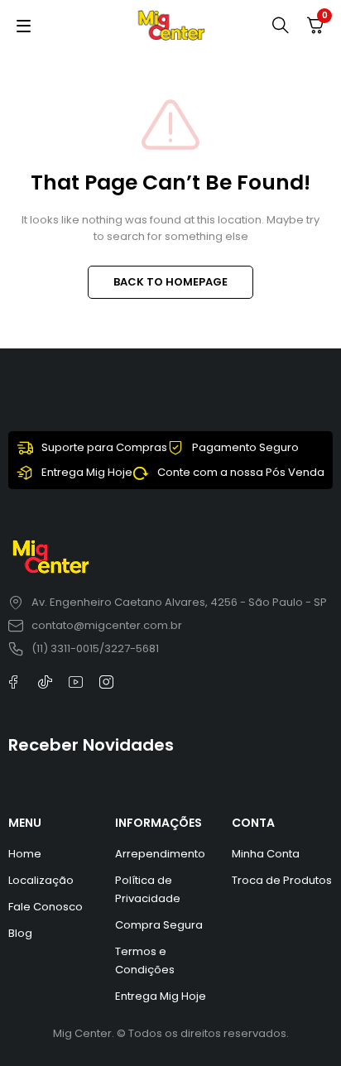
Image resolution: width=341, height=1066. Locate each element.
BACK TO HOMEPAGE (170, 282)
